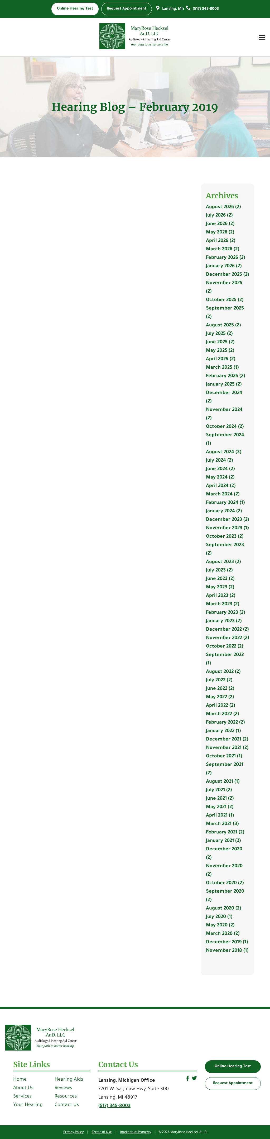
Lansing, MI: (173, 9)
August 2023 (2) (223, 562)
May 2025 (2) (220, 351)
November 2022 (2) (227, 638)
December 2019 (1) (227, 942)
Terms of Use (102, 1132)
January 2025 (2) (224, 384)
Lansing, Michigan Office (126, 1081)
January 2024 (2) (224, 511)
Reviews (63, 1088)
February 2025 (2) (225, 376)
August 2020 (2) (223, 908)
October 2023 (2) (224, 537)
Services (22, 1096)
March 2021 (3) (222, 824)
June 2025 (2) (220, 342)
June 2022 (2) (220, 689)
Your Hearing (28, 1105)
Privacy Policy (73, 1132)
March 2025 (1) (222, 368)
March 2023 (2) (222, 604)
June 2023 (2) (220, 579)
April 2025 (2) (220, 359)
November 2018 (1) (227, 951)
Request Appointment (233, 1083)
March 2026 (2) (222, 249)
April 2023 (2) (220, 596)
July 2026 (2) (219, 215)
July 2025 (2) (219, 334)
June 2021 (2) (220, 798)
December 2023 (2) (227, 520)
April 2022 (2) (220, 706)
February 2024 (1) (225, 503)
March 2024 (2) (222, 494)
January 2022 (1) (223, 731)
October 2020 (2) (225, 883)
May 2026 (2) (220, 232)
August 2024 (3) (223, 452)
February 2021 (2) (225, 832)
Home (20, 1079)
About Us (23, 1088)
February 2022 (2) (225, 722)
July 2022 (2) (219, 680)
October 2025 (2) (224, 300)
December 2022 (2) (227, 629)
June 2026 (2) (220, 224)
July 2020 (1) (219, 917)
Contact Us (67, 1105)
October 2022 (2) (224, 646)
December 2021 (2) (227, 739)
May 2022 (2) (220, 697)
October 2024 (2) (225, 427)
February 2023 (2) (225, 613)
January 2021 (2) (223, 841)
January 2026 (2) (224, 266)
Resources (66, 1096)
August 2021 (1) (222, 782)
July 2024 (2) (219, 460)
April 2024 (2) (220, 486)
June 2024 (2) (220, 469)
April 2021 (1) (220, 815)
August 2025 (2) (223, 325)
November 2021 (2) (227, 748)
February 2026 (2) (225, 258)
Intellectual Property (135, 1132)
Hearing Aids (69, 1079)
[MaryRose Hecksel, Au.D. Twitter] (194, 1080)
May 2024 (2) (220, 477)
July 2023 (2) (219, 570)
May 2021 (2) (219, 807)
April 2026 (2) (220, 241)
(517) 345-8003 (205, 9)
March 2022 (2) (222, 714)
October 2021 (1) (224, 756)
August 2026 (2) (223, 207)
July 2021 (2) (219, 790)
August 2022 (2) (223, 672)
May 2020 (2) (220, 925)
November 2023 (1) (227, 528)
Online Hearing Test (233, 1067)
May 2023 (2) (220, 587)
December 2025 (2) (227, 275)
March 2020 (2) (222, 934)
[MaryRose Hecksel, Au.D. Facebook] (187, 1080)
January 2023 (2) (224, 621)
